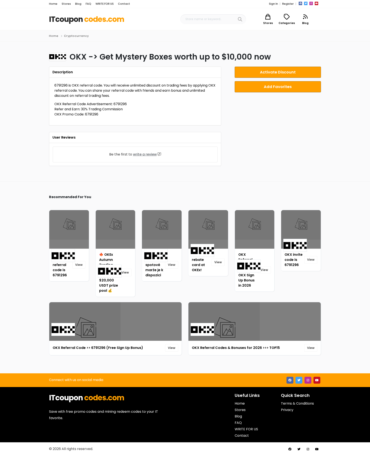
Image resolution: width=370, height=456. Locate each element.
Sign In (273, 4)
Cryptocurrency (76, 36)
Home (53, 36)
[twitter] (305, 3)
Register (288, 4)
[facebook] (300, 3)
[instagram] (311, 3)
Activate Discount (278, 72)
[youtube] (316, 3)
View (79, 265)
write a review (145, 154)
